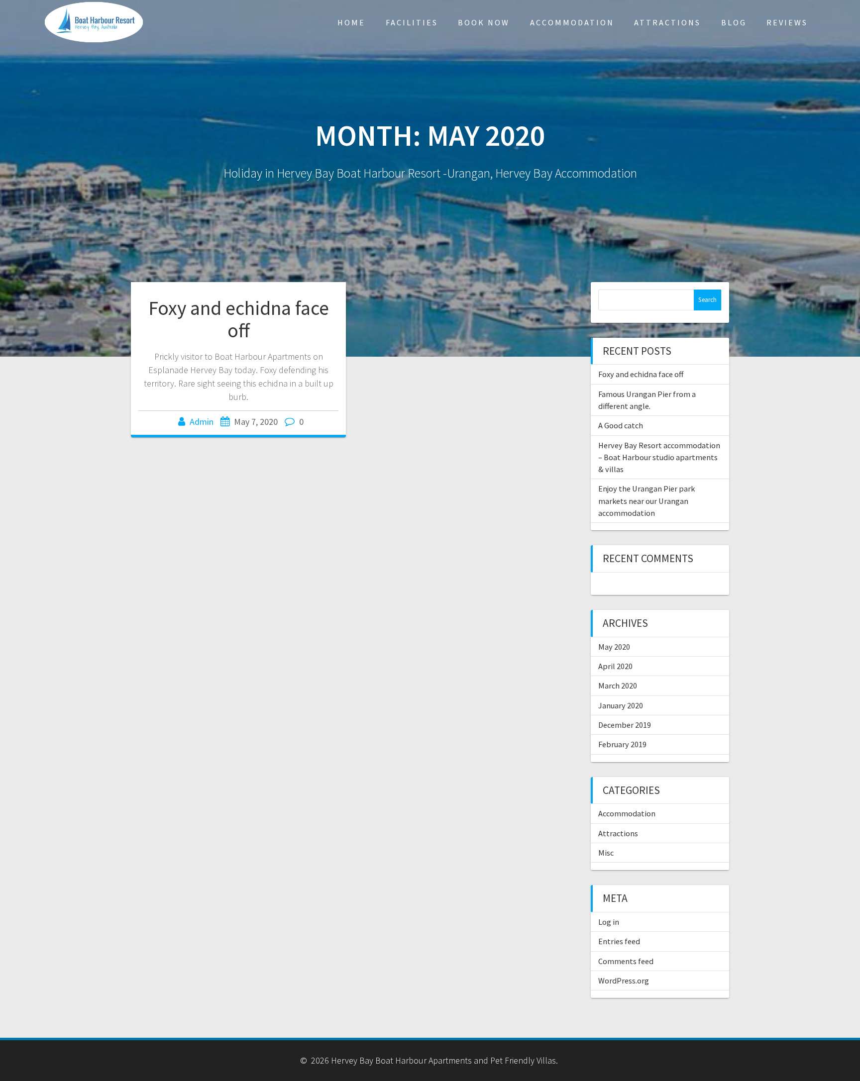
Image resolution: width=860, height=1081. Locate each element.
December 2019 (624, 725)
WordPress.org (623, 980)
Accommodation (572, 22)
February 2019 (622, 744)
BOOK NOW (484, 22)
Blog (734, 22)
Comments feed (625, 961)
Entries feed (619, 941)
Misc (606, 853)
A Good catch (620, 425)
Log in (608, 922)
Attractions (667, 22)
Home (351, 22)
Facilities (412, 22)
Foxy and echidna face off (238, 319)
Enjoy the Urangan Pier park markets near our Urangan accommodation (646, 501)
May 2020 (614, 647)
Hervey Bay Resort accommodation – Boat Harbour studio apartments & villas (659, 457)
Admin (202, 421)
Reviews (787, 22)
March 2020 (617, 685)
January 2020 (620, 705)
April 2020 (615, 666)
